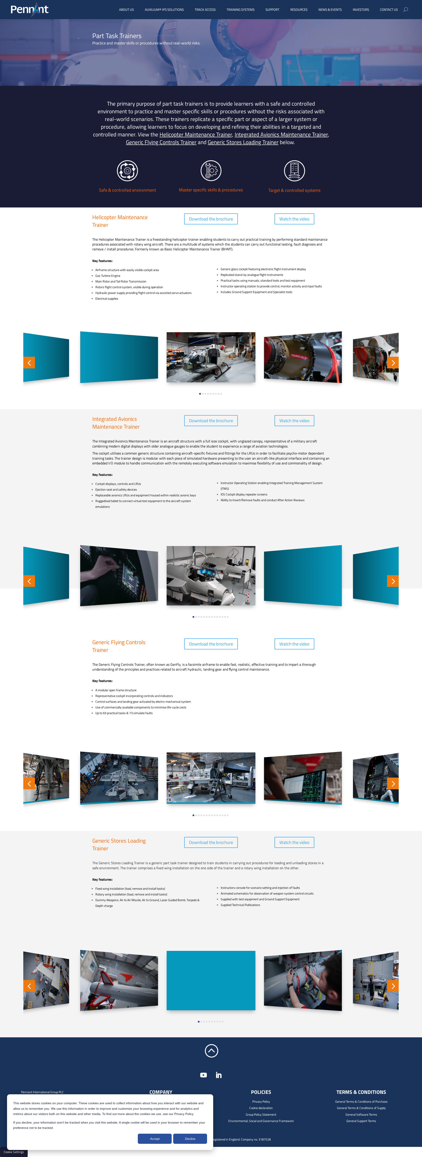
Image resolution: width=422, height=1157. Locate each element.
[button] (29, 362)
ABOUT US (126, 10)
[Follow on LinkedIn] (218, 1075)
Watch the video (294, 218)
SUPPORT (272, 10)
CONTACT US (389, 10)
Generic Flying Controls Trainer (161, 142)
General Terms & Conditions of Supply (361, 1108)
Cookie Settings (14, 1152)
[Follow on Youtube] (203, 1075)
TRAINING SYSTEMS (241, 10)
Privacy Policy (261, 1101)
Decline (190, 1138)
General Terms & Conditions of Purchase (361, 1101)
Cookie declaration (261, 1108)
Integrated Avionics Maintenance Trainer (281, 134)
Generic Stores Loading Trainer (243, 142)
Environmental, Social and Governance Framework (261, 1120)
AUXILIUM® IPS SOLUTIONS (164, 10)
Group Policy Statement (261, 1114)
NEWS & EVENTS (330, 10)
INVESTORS (361, 10)
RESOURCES (298, 10)
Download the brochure (211, 218)
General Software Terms (361, 1114)
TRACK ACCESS (205, 10)
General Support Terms (361, 1120)
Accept (155, 1138)
